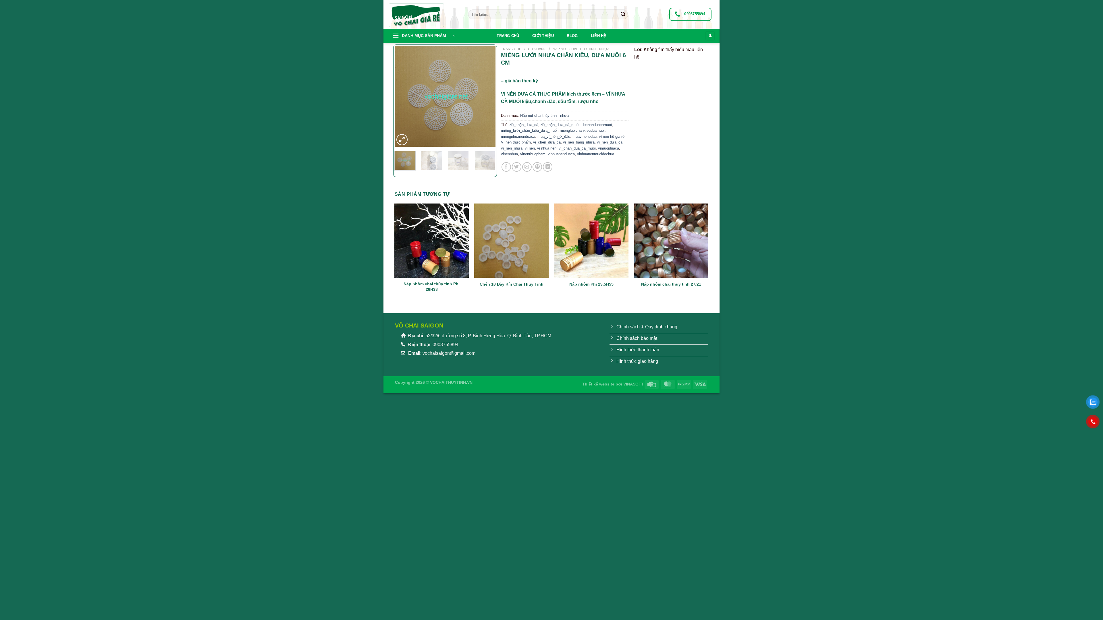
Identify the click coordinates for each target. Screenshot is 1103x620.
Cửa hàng (537, 49)
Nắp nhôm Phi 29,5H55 (591, 284)
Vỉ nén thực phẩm (516, 142)
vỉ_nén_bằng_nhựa (579, 142)
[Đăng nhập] (710, 36)
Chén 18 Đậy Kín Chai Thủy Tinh (511, 284)
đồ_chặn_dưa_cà (524, 125)
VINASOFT (633, 384)
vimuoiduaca (608, 148)
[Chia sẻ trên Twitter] (516, 167)
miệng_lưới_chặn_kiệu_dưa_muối (529, 130)
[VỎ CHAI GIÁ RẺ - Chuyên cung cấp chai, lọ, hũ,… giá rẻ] (424, 14)
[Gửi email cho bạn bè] (527, 167)
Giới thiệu (543, 36)
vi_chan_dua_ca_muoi (577, 148)
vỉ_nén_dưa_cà (609, 142)
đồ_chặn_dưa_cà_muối (560, 125)
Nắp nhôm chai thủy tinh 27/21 (671, 284)
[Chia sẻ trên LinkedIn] (547, 167)
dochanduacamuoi (597, 125)
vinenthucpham (532, 154)
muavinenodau (584, 136)
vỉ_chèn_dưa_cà (547, 142)
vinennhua (509, 154)
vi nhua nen (546, 148)
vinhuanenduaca (561, 154)
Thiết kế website (598, 384)
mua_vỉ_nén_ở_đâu (553, 136)
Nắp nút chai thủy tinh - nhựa (581, 49)
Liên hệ (598, 36)
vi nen (530, 148)
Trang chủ (508, 36)
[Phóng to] (402, 139)
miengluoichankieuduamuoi (582, 130)
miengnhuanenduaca (518, 136)
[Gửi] (623, 14)
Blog (572, 36)
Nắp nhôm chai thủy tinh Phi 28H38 (432, 287)
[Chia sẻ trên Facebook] (506, 167)
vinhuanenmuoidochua (595, 154)
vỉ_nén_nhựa (511, 148)
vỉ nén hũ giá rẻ (611, 136)
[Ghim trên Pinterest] (537, 167)
